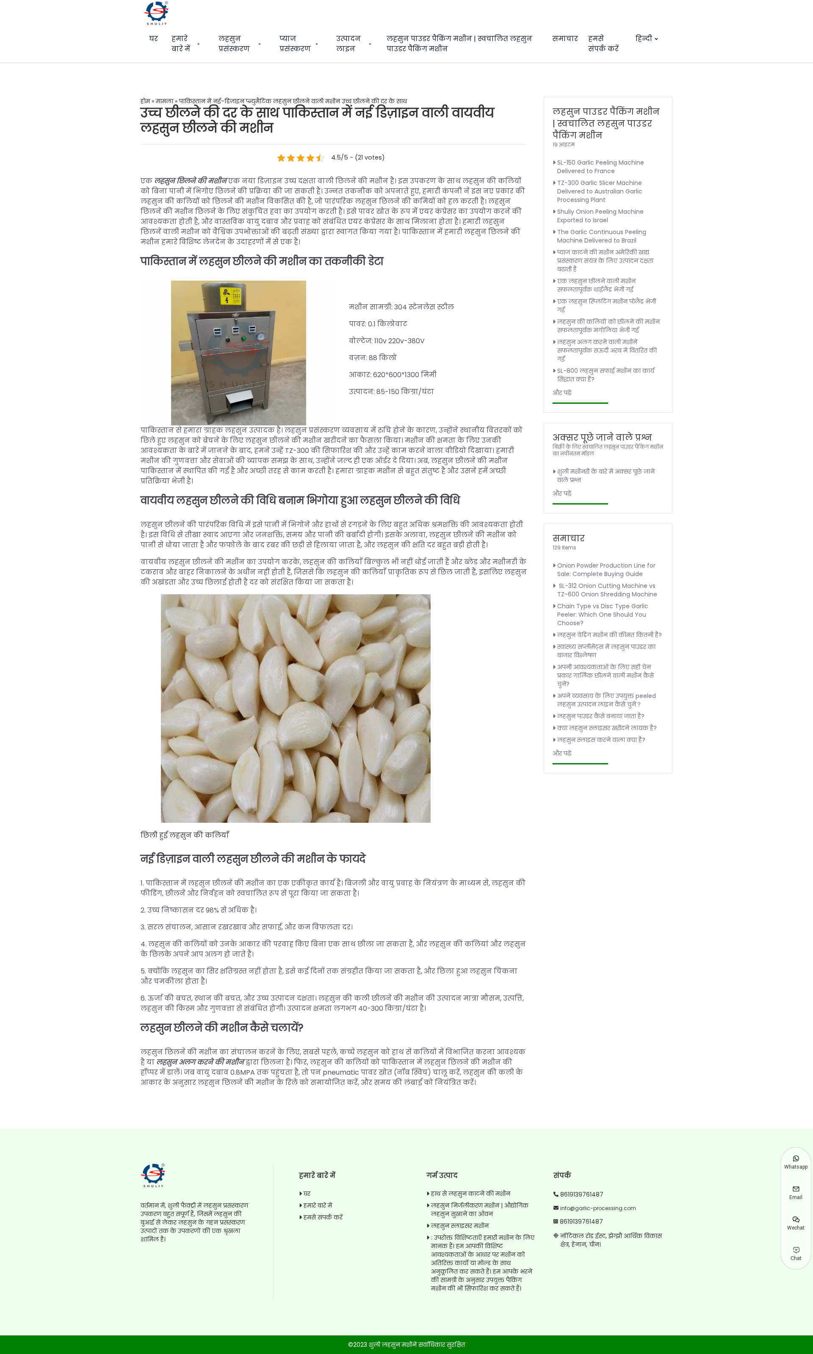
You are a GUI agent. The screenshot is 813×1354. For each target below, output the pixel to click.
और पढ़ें (562, 393)
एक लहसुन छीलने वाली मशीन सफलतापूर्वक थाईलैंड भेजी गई (596, 285)
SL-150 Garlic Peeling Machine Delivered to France (600, 166)
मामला (164, 101)
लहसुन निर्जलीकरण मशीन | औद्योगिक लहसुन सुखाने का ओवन (479, 1209)
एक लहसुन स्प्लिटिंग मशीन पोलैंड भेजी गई (606, 305)
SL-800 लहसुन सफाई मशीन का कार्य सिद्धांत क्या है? (605, 375)
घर (153, 39)
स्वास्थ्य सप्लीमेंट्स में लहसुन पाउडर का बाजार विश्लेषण (606, 651)
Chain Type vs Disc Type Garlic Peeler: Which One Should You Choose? (602, 614)
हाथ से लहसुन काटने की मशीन (470, 1193)
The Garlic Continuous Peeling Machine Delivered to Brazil (601, 236)
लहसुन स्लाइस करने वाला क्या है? (601, 740)
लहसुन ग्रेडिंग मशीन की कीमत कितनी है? (609, 635)
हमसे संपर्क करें (603, 44)
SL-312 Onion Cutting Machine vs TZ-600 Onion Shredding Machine (607, 590)
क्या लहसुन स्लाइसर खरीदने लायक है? (607, 728)
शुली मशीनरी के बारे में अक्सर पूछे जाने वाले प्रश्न (606, 475)
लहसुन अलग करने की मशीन (200, 1062)
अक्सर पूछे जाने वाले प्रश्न (602, 438)
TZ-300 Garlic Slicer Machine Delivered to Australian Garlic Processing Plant (599, 191)
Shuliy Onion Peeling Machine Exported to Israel (600, 215)
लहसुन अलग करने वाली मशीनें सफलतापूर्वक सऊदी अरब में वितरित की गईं (607, 350)
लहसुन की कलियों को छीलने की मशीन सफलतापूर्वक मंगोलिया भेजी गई (608, 325)
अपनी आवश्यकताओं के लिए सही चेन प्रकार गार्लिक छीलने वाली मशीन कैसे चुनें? (605, 675)
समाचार (565, 39)
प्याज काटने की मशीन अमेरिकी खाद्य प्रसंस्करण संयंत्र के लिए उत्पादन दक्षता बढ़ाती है (605, 260)
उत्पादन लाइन (348, 44)
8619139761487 (581, 1194)
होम (145, 101)
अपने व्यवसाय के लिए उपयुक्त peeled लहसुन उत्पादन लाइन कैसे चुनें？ (606, 700)
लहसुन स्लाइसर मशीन (460, 1226)
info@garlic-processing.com (598, 1208)
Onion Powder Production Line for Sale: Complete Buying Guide (606, 569)
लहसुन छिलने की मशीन (190, 181)
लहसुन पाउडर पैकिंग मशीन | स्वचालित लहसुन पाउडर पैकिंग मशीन (459, 44)
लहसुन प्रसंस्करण (234, 44)
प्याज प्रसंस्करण (295, 44)
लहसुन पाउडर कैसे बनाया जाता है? (600, 716)
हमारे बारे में (180, 44)
